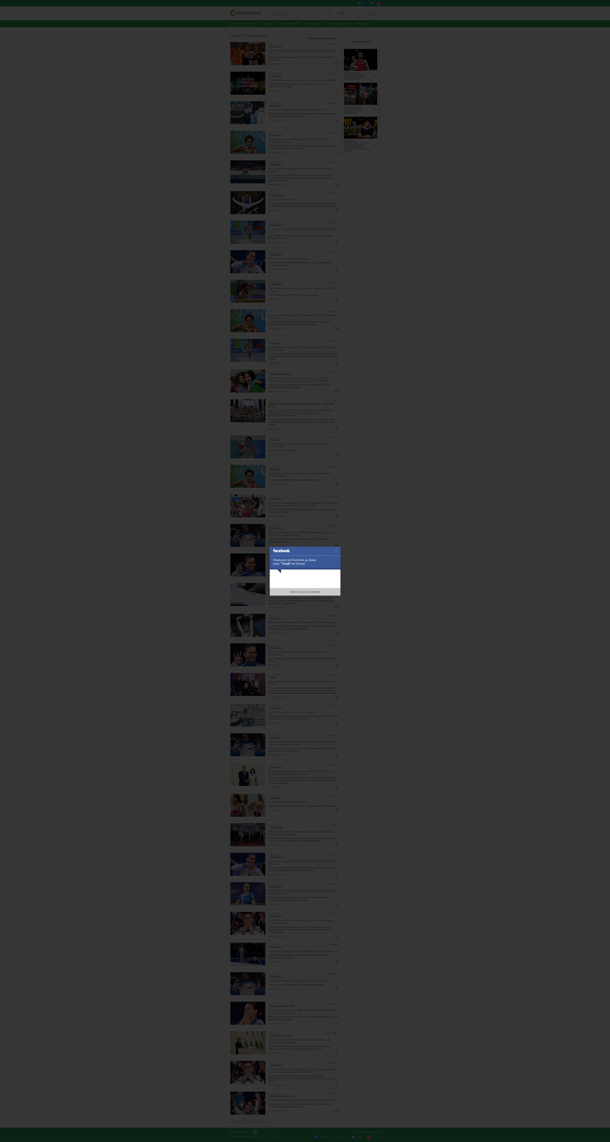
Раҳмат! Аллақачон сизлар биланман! (305, 592)
